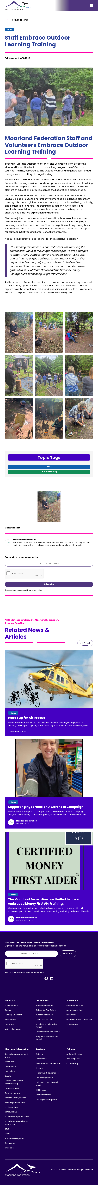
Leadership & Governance (47, 1073)
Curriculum (10, 1071)
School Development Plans (17, 1116)
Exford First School (44, 1019)
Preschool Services (74, 1005)
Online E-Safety (12, 1088)
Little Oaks (71, 1015)
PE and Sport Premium (15, 1102)
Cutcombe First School (46, 1010)
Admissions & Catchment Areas (16, 1055)
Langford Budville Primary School (47, 1037)
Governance (10, 1019)
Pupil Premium (11, 1107)
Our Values (10, 1024)
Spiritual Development (15, 1138)
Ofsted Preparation (44, 1077)
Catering (39, 1054)
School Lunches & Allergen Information (16, 1123)
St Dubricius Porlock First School (46, 1025)
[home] (18, 5)
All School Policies (74, 1054)
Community (10, 1066)
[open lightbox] (19, 332)
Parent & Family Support (15, 1098)
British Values (10, 1062)
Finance (39, 1068)
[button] (90, 5)
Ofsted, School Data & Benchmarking (15, 1082)
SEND (7, 1129)
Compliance (41, 1058)
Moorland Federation (45, 1005)
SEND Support (41, 1090)
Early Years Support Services (48, 1063)
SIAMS (7, 1133)
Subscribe (68, 953)
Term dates (10, 1143)
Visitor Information (13, 1029)
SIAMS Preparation (44, 1094)
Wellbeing (9, 1148)
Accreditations (11, 1005)
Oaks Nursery (72, 1024)
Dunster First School (44, 1015)
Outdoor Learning (12, 1093)
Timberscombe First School (48, 1031)
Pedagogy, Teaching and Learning (47, 1084)
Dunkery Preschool (74, 1010)
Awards (8, 1010)
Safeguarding (11, 1112)
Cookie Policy (72, 1063)
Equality (8, 1076)
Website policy (72, 1058)
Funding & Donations (14, 1015)
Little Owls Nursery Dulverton (79, 1019)
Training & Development (46, 1099)
